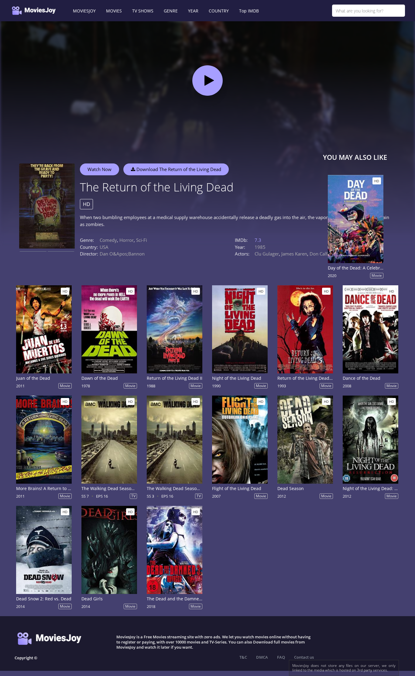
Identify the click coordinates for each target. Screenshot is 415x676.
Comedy (108, 240)
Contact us (304, 657)
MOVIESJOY (84, 11)
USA (104, 247)
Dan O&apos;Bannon (122, 254)
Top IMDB (249, 11)
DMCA (262, 657)
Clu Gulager (267, 254)
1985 (260, 247)
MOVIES (114, 11)
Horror (126, 240)
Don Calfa (320, 254)
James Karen (294, 254)
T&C (243, 657)
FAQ (281, 657)
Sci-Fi (141, 240)
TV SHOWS (142, 11)
